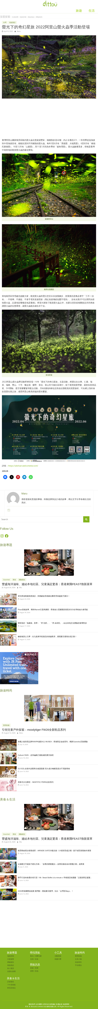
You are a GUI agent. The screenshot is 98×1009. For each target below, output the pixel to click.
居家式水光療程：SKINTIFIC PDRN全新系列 (35, 782)
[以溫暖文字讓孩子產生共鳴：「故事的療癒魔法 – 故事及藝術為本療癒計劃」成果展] (8, 863)
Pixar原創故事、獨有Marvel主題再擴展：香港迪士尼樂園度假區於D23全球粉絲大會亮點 (53, 610)
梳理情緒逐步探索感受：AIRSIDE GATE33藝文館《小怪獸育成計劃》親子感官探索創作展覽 (54, 851)
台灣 (4, 22)
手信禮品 (78, 965)
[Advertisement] (49, 120)
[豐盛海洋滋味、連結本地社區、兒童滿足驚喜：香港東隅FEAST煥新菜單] (49, 551)
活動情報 (58, 956)
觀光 (32, 956)
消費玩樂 (38, 956)
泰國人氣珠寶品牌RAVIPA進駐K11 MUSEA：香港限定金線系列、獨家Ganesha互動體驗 (53, 742)
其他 (36, 971)
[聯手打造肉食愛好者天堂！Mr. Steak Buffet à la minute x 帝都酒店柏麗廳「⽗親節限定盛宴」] (8, 876)
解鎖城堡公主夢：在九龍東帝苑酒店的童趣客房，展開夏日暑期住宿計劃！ (47, 636)
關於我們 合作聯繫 (35, 1004)
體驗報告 (39, 17)
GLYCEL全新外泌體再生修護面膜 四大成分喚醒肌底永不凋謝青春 (44, 769)
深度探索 (5, 16)
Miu (20, 587)
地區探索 (23, 17)
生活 (92, 10)
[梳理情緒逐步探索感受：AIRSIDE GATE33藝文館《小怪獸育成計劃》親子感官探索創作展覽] (8, 849)
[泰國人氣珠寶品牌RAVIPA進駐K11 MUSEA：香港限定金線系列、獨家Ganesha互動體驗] (8, 740)
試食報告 (10, 981)
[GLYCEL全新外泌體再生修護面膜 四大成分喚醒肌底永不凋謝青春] (8, 767)
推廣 (36, 968)
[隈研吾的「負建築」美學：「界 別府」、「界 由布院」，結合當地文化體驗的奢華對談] (8, 622)
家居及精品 (11, 988)
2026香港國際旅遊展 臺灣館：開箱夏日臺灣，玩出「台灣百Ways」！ (45, 891)
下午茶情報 (11, 985)
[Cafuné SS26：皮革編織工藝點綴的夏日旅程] (8, 754)
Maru (19, 31)
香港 (14, 580)
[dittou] (50, 1)
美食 (36, 959)
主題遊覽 (15, 17)
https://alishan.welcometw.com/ (23, 465)
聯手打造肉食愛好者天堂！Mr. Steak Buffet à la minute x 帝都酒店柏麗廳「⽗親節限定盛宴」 (55, 878)
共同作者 (45, 1004)
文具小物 (78, 959)
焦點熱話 (31, 17)
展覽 (32, 971)
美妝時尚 (78, 962)
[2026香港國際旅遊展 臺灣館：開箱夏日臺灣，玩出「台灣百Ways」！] (8, 890)
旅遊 (79, 10)
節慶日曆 (58, 959)
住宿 (32, 959)
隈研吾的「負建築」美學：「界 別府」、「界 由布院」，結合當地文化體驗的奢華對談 (52, 623)
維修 (32, 968)
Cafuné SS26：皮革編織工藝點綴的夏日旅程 (36, 755)
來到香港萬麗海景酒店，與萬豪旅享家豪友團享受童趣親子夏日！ (44, 596)
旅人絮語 (10, 968)
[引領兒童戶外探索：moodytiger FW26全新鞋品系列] (49, 696)
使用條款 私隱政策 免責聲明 (59, 1004)
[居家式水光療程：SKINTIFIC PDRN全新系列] (8, 781)
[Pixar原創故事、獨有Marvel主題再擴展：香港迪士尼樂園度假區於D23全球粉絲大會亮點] (8, 608)
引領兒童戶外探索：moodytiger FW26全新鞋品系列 (34, 729)
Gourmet (6, 580)
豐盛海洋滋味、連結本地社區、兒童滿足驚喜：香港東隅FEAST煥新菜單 (47, 584)
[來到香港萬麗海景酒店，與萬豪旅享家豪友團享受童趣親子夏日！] (8, 595)
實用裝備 (6, 725)
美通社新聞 (11, 971)
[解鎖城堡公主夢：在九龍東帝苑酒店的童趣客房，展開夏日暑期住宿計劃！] (8, 635)
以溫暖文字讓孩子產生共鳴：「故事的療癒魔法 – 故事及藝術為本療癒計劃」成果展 (51, 864)
